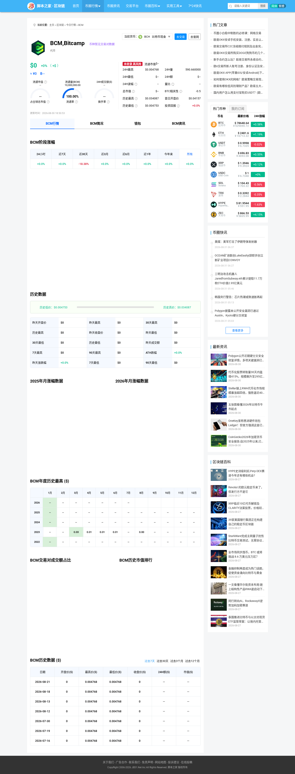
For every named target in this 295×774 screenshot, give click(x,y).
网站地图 (160, 762)
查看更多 (237, 330)
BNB (221, 152)
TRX (221, 193)
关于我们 (108, 762)
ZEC (220, 213)
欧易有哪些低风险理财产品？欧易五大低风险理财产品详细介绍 (253, 86)
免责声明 (147, 762)
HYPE (222, 203)
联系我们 (134, 762)
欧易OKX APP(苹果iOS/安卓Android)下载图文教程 (245, 72)
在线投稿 (186, 762)
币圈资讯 (113, 6)
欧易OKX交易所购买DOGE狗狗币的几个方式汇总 (244, 52)
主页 (51, 25)
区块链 (59, 6)
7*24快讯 (195, 6)
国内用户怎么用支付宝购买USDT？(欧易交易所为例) (246, 92)
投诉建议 (173, 762)
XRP (221, 162)
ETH (221, 132)
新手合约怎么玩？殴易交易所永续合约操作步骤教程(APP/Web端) (254, 59)
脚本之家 (44, 6)
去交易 (180, 36)
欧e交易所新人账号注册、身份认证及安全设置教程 (245, 66)
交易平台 (132, 6)
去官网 (194, 36)
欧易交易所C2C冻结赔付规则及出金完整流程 (241, 46)
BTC (221, 122)
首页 (76, 6)
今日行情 (71, 25)
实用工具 (173, 6)
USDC (221, 173)
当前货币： (145, 36)
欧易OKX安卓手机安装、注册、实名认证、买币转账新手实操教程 (254, 39)
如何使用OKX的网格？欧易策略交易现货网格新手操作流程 (250, 79)
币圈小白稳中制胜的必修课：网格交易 (237, 33)
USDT (221, 142)
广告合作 (121, 762)
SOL (221, 183)
